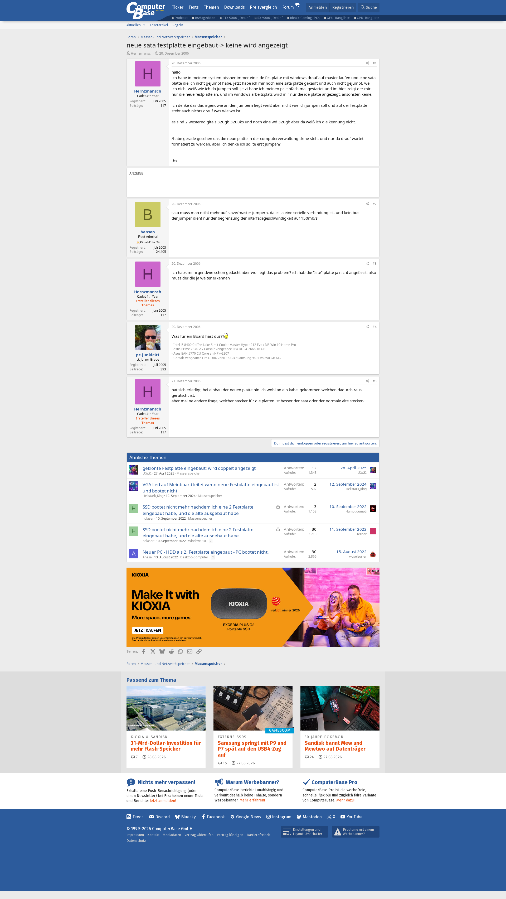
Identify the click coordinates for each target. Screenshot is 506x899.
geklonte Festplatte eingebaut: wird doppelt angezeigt (199, 468)
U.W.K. (147, 473)
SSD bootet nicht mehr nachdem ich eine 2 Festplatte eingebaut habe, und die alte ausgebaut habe (198, 510)
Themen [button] (211, 7)
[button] (144, 25)
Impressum (135, 835)
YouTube (355, 816)
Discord (162, 816)
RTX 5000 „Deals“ (236, 18)
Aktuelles (133, 25)
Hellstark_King (153, 496)
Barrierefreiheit (258, 835)
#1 (375, 63)
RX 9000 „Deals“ (270, 18)
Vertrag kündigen (230, 835)
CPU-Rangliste (368, 18)
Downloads (234, 7)
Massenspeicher (189, 473)
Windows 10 (197, 541)
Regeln (177, 25)
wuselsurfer (358, 556)
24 (311, 757)
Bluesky (188, 816)
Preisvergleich (263, 7)
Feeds (138, 816)
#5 (375, 381)
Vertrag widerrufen (198, 835)
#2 (375, 204)
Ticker (177, 7)
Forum (288, 7)
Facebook (216, 816)
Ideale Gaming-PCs (305, 18)
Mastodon (312, 816)
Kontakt (153, 835)
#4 (375, 327)
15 (224, 763)
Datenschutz (136, 841)
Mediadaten (172, 835)
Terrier (362, 534)
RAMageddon (205, 18)
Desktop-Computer (194, 557)
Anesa (147, 557)
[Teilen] (367, 63)
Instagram (281, 816)
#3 (375, 263)
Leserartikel (159, 25)
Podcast (181, 18)
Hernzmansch (142, 53)
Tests (193, 7)
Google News (248, 816)
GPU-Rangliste (338, 18)
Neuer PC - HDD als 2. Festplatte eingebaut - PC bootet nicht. (206, 552)
